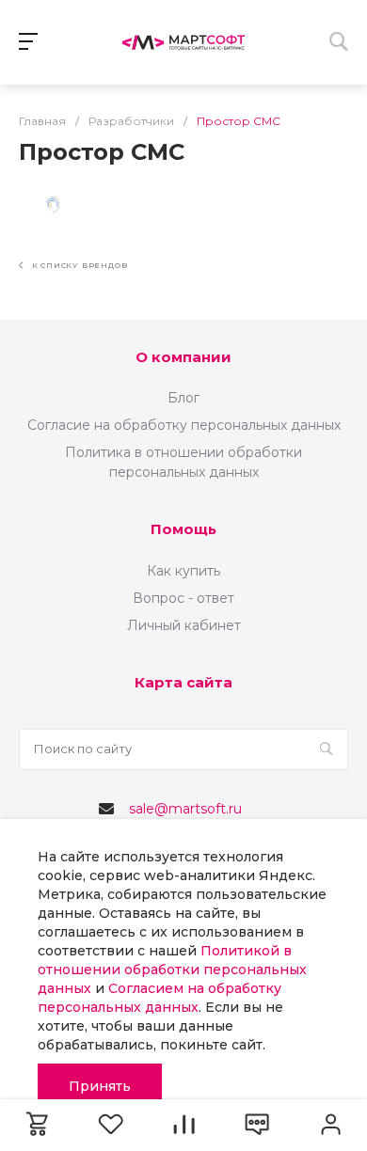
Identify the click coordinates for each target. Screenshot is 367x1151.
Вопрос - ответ (183, 598)
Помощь (183, 529)
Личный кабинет (184, 625)
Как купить (183, 570)
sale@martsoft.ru (185, 808)
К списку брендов (78, 265)
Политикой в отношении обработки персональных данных (172, 969)
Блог (183, 397)
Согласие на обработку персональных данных (184, 425)
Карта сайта (183, 682)
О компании (183, 357)
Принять (100, 1086)
